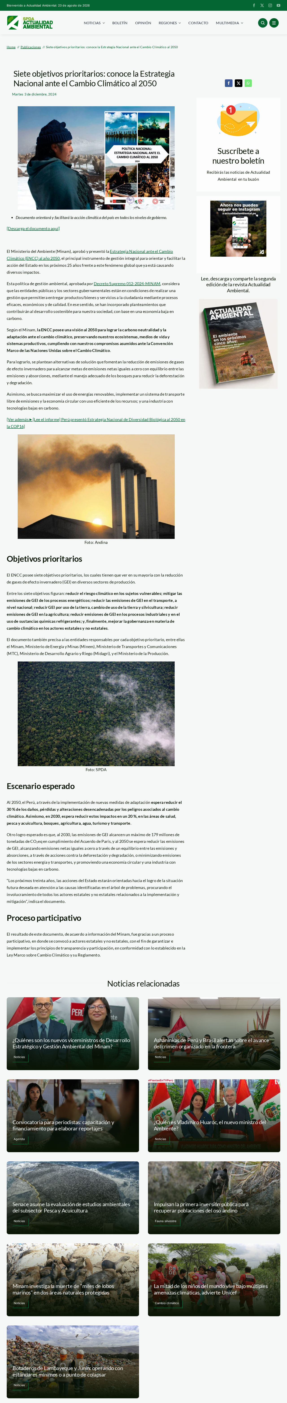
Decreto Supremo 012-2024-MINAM (127, 283)
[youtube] (278, 5)
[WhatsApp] (248, 83)
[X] (239, 83)
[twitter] (262, 5)
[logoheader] (30, 17)
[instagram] (270, 5)
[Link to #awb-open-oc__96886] (262, 23)
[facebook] (254, 5)
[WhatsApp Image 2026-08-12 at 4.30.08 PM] (238, 301)
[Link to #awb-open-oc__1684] (274, 23)
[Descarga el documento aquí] (33, 228)
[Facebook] (229, 83)
